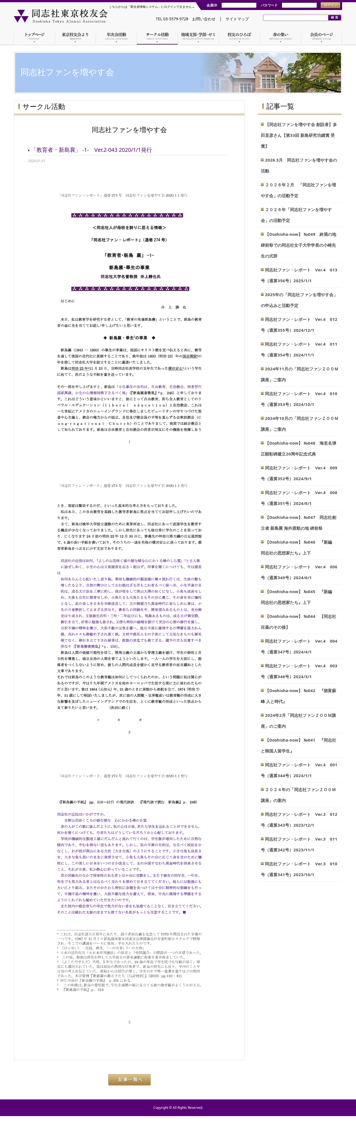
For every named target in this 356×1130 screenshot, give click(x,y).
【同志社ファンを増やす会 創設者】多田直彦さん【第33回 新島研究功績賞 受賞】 (299, 135)
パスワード (269, 5)
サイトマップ (237, 18)
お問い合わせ (204, 18)
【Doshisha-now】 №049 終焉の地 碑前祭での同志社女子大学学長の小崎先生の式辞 (298, 245)
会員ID (212, 5)
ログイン (330, 5)
